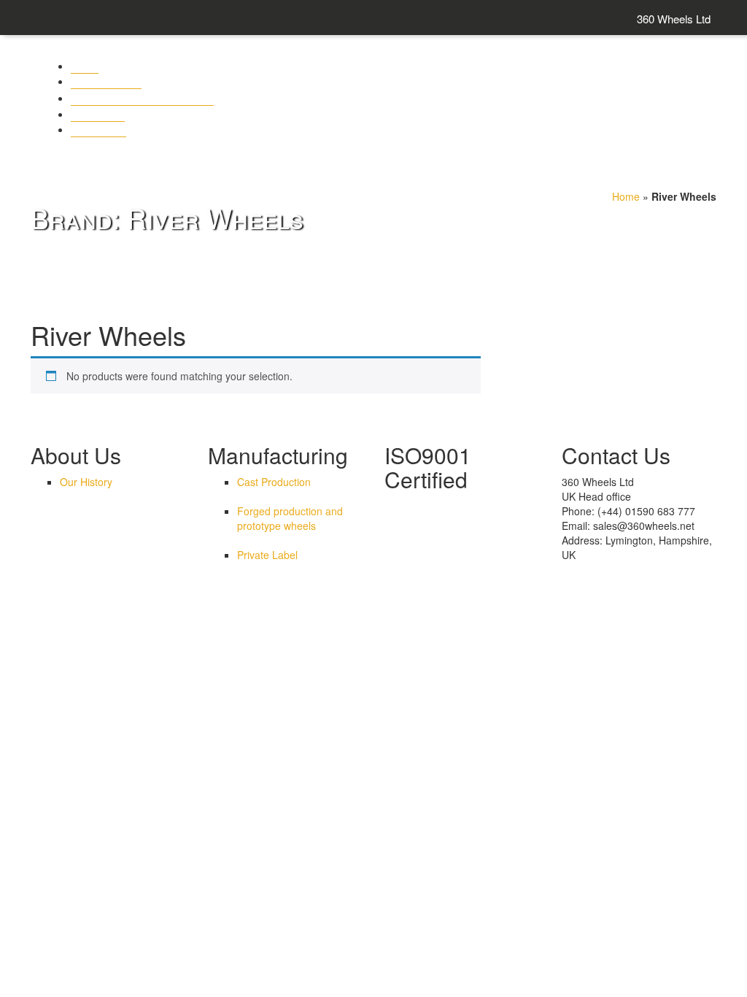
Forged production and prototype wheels (290, 518)
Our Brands (98, 128)
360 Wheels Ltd (674, 18)
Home (626, 196)
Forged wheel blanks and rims (142, 97)
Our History (86, 481)
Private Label (267, 554)
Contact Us (98, 113)
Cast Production (274, 481)
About (84, 65)
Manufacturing (106, 80)
